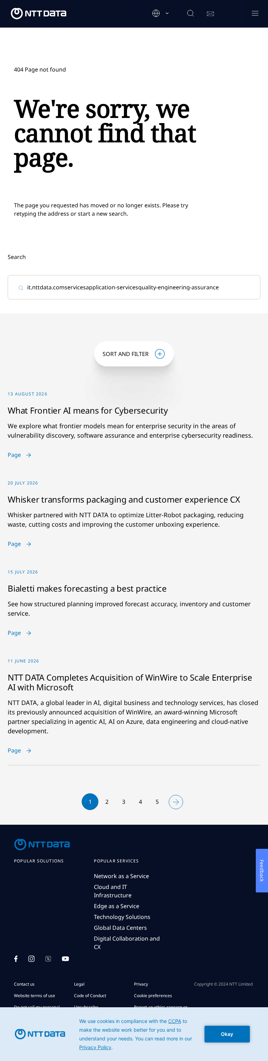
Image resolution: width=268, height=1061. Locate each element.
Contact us (24, 984)
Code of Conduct (90, 996)
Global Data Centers (120, 928)
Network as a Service (121, 876)
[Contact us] (210, 14)
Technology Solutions (122, 917)
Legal (79, 984)
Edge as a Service (116, 906)
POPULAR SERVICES (116, 861)
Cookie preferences (153, 996)
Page (14, 455)
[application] (134, 1034)
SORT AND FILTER (126, 354)
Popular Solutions (39, 861)
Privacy (141, 984)
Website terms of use (34, 996)
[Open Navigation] (255, 14)
